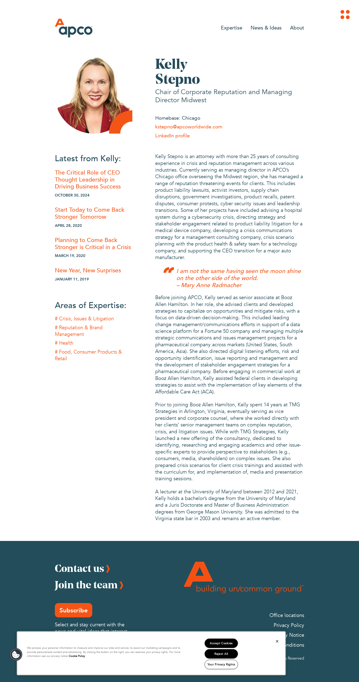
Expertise (231, 27)
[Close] (277, 641)
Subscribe (73, 610)
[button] (16, 654)
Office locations (286, 615)
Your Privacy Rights (221, 664)
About (297, 27)
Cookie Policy (77, 656)
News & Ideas (266, 27)
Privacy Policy (289, 625)
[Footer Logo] (244, 577)
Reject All (221, 654)
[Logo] (73, 28)
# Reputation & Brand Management (79, 331)
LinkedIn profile (172, 135)
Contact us (79, 568)
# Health (64, 343)
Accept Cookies (221, 643)
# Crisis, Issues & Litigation (84, 318)
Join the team (86, 585)
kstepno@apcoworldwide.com (188, 126)
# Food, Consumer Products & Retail (88, 355)
